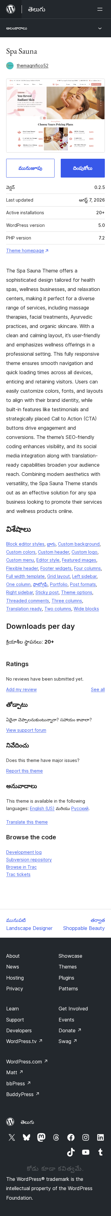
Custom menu (20, 560)
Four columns (87, 568)
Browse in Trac (21, 867)
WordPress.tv (24, 1041)
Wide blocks (86, 608)
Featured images (79, 560)
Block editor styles (25, 544)
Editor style (48, 560)
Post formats (83, 584)
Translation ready (24, 608)
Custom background (79, 544)
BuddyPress (23, 1094)
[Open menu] (101, 9)
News (12, 967)
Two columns (57, 608)
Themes (68, 967)
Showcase (70, 956)
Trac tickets (18, 874)
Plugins (66, 978)
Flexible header (22, 568)
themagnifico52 (32, 65)
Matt (14, 1072)
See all (98, 689)
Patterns (68, 988)
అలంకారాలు (16, 28)
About (13, 956)
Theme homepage (25, 250)
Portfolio (59, 584)
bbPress (18, 1083)
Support (15, 1020)
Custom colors (20, 552)
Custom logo (84, 552)
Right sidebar (19, 592)
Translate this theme (27, 822)
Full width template (25, 576)
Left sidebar (84, 576)
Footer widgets (56, 568)
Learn (12, 1008)
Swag (68, 1041)
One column (18, 584)
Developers (19, 1030)
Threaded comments (27, 600)
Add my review (21, 689)
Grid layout (58, 576)
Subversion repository (29, 859)
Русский (79, 808)
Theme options (76, 592)
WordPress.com (27, 1061)
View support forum (26, 730)
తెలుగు (27, 1122)
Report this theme (24, 770)
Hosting (15, 978)
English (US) (42, 808)
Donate (70, 1030)
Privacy (14, 988)
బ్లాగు (51, 544)
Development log (24, 852)
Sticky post (47, 592)
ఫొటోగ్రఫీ (40, 584)
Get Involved (73, 1008)
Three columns (66, 600)
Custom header (53, 552)
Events (66, 1020)
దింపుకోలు (82, 168)
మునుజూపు (30, 168)
